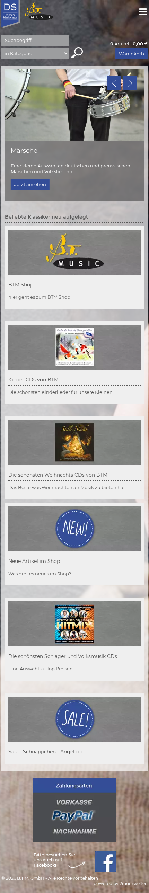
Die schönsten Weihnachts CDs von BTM (57, 475)
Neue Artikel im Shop (34, 561)
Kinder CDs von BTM (33, 380)
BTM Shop (20, 285)
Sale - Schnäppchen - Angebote (46, 752)
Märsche (24, 150)
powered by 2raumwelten (121, 883)
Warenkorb (131, 53)
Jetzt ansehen (30, 184)
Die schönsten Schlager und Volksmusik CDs (62, 656)
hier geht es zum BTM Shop (39, 297)
